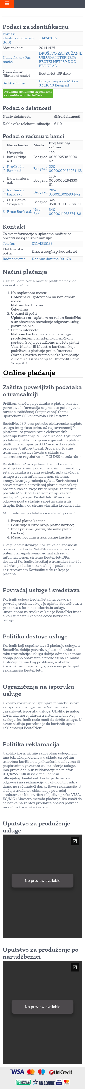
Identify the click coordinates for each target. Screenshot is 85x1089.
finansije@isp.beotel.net (54, 252)
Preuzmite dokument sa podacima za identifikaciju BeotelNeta (28, 93)
